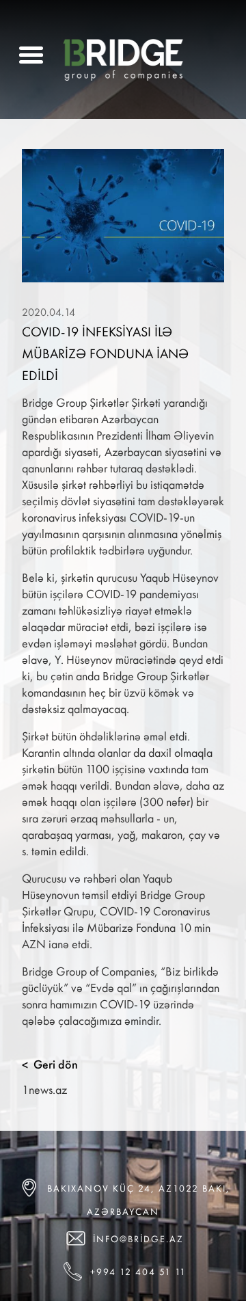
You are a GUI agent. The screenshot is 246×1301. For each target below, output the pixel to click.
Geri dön (50, 1064)
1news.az (44, 1089)
